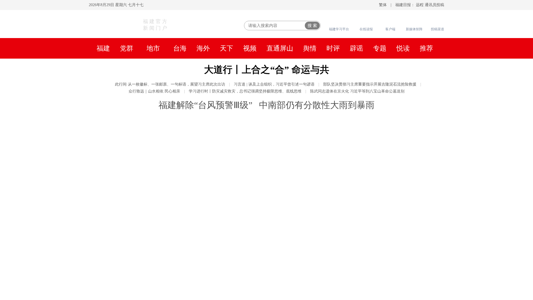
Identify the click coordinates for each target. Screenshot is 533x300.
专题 (379, 48)
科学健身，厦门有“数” (350, 228)
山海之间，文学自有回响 (353, 286)
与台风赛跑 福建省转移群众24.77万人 (368, 149)
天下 (226, 48)
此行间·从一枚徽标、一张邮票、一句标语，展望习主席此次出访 (170, 84)
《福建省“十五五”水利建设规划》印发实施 (375, 160)
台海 (180, 48)
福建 (103, 48)
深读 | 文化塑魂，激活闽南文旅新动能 (369, 264)
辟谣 (356, 48)
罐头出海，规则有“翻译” (353, 217)
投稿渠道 (437, 29)
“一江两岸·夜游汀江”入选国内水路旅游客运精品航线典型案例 (201, 239)
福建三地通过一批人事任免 (356, 138)
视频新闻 (116, 265)
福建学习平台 (339, 29)
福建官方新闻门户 (156, 25)
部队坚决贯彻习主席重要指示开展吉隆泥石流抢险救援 (369, 84)
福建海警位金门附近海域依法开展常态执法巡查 (381, 171)
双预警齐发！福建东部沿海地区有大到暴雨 (375, 206)
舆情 (309, 48)
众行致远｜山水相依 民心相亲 (154, 91)
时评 (333, 48)
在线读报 (366, 29)
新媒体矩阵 (414, 29)
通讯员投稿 (434, 5)
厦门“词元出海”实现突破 (353, 250)
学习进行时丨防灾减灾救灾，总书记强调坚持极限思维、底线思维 (245, 91)
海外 (203, 48)
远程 (420, 5)
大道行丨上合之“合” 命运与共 (266, 69)
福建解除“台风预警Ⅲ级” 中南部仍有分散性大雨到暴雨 (266, 105)
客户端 (390, 29)
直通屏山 (279, 48)
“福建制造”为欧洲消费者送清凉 (361, 239)
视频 (250, 48)
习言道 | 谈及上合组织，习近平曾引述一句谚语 (274, 84)
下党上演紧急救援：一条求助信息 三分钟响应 (379, 275)
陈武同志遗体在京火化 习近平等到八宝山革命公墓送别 (357, 91)
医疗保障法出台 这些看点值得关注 (365, 182)
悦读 (403, 48)
